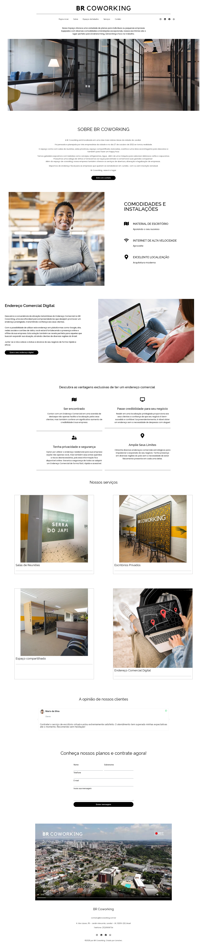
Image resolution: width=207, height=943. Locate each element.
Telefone (77, 773)
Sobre (75, 19)
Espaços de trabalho (91, 19)
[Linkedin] (165, 19)
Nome (76, 765)
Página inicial (64, 19)
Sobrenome (109, 765)
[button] (37, 719)
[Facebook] (169, 19)
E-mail (76, 781)
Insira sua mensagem (83, 788)
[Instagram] (160, 19)
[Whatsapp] (174, 19)
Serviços (107, 19)
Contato (118, 19)
